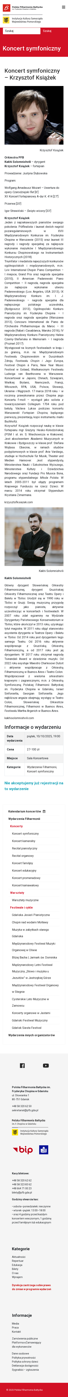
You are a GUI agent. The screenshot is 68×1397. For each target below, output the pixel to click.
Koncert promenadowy (26, 878)
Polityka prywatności (24, 1357)
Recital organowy (23, 856)
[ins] (33, 1065)
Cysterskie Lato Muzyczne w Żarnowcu (30, 1002)
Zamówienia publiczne (25, 1338)
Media (15, 1323)
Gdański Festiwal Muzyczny (30, 1020)
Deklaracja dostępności (25, 1365)
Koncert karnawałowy (25, 885)
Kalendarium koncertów (24, 811)
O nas (15, 1273)
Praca (15, 1327)
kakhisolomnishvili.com (19, 718)
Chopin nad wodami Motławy (30, 922)
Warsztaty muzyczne (25, 900)
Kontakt (16, 1331)
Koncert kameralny (23, 841)
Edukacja (17, 1265)
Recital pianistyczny (24, 848)
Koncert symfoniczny (25, 833)
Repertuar (18, 1260)
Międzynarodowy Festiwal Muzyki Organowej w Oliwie (33, 947)
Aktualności (18, 1256)
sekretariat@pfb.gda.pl (25, 1110)
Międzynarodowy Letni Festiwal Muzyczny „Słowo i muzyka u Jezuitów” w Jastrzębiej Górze (32, 971)
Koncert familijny (22, 863)
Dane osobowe (20, 1353)
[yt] (46, 1065)
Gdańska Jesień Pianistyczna (31, 915)
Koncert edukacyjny (24, 870)
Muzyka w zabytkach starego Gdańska (30, 933)
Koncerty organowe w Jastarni (31, 1013)
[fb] (22, 1065)
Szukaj (47, 31)
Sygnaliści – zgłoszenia (25, 1369)
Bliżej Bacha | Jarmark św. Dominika (34, 957)
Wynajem (17, 1277)
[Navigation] (63, 7)
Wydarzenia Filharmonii (24, 819)
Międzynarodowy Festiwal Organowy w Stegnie (35, 988)
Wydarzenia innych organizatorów (31, 1035)
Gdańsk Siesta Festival (26, 1028)
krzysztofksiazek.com (19, 502)
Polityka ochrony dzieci (25, 1361)
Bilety (15, 1269)
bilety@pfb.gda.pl (22, 1192)
